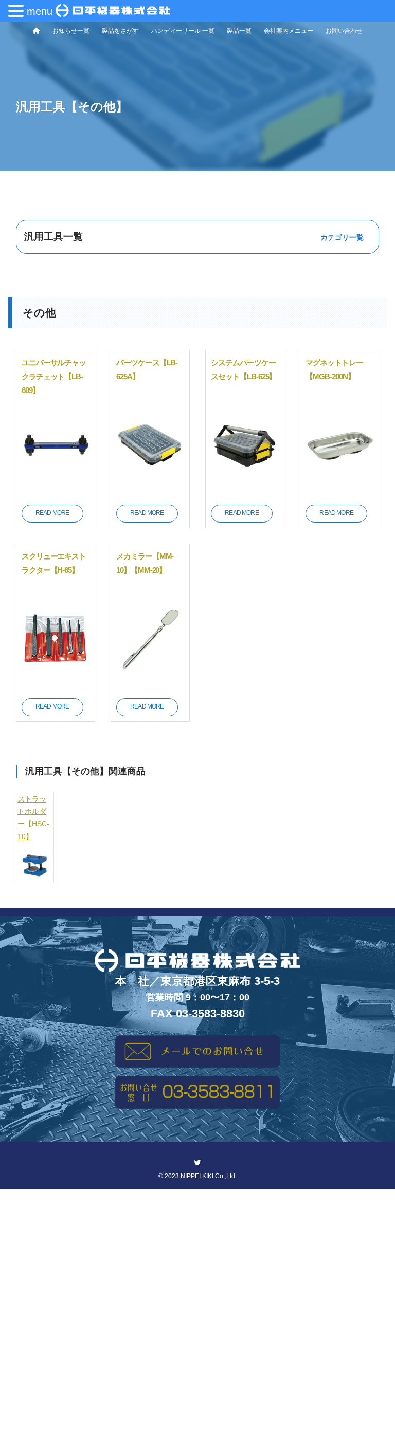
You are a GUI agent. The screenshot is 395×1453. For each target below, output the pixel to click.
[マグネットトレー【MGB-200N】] (339, 490)
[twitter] (197, 1162)
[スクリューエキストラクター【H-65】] (55, 683)
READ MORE (52, 512)
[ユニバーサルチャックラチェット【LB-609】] (55, 490)
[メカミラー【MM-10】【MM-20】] (150, 683)
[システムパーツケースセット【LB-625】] (245, 490)
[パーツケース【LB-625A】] (150, 490)
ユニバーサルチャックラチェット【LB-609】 (54, 376)
